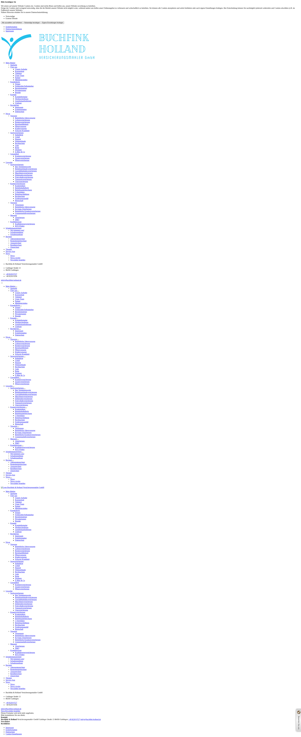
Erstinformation (11, 27)
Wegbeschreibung (21, 99)
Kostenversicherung (17, 184)
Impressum (10, 31)
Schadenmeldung (16, 232)
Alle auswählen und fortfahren (12, 23)
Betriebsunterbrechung (23, 190)
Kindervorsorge (21, 129)
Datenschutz (19, 112)
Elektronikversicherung (23, 175)
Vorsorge (13, 116)
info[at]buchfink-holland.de (11, 280)
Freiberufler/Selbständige (24, 86)
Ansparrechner (15, 243)
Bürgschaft (19, 201)
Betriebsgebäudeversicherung (26, 169)
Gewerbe (9, 162)
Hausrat (18, 139)
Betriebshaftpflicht (22, 188)
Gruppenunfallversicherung (25, 213)
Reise (17, 148)
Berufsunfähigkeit (21, 124)
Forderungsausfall (21, 198)
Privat (8, 114)
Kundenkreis (15, 82)
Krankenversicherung (23, 156)
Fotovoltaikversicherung (24, 177)
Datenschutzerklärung (14, 29)
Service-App (10, 251)
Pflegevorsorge (20, 126)
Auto (17, 145)
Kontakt (13, 95)
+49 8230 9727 (11, 274)
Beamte (18, 92)
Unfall (17, 137)
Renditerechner (16, 245)
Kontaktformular (21, 97)
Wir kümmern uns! (17, 230)
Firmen (17, 84)
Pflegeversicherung (22, 160)
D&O (17, 220)
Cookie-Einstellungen (14, 734)
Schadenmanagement (13, 228)
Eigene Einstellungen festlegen (52, 23)
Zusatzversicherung (22, 158)
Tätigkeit (18, 73)
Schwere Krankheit (22, 131)
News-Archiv (15, 258)
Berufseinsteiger (21, 88)
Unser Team (19, 76)
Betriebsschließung (22, 194)
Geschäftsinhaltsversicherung (26, 171)
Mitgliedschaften (21, 80)
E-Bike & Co (20, 152)
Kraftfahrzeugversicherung (25, 224)
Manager (13, 215)
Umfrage (18, 103)
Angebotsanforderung (23, 101)
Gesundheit (14, 154)
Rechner (9, 237)
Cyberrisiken (20, 192)
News (8, 254)
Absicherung (20, 218)
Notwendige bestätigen (32, 23)
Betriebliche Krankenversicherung (27, 211)
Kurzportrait (19, 71)
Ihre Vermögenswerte (23, 167)
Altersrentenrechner (17, 239)
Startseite (13, 65)
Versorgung (19, 205)
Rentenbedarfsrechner (18, 241)
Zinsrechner (14, 247)
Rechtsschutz (20, 143)
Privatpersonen (20, 90)
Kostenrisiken (20, 186)
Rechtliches (14, 105)
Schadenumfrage (16, 234)
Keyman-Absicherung (23, 209)
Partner (17, 78)
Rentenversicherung (22, 122)
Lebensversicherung (22, 120)
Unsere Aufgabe (21, 69)
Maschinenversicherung (24, 173)
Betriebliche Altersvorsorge (25, 118)
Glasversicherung (21, 182)
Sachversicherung (17, 133)
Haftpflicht (19, 135)
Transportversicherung (23, 179)
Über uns (13, 67)
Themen (9, 249)
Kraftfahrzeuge (16, 222)
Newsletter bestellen (17, 260)
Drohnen (18, 150)
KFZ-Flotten (19, 226)
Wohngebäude (20, 141)
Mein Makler (10, 63)
